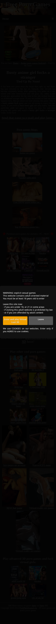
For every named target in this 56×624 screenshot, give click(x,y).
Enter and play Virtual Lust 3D (15, 321)
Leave (41, 319)
